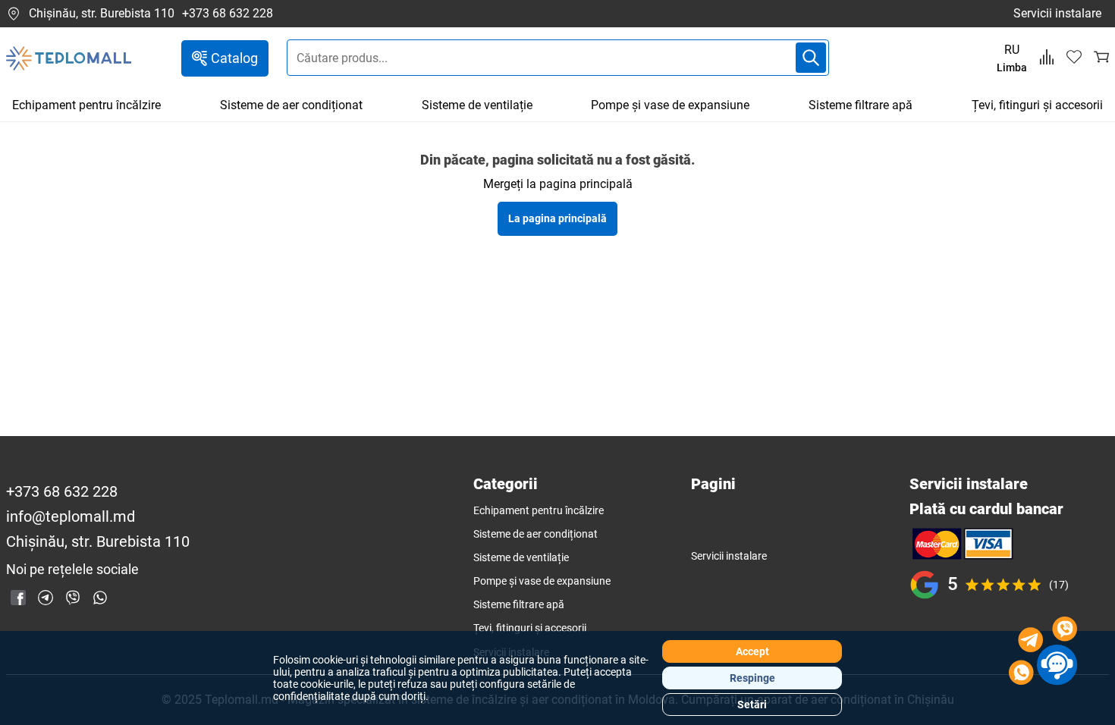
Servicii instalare (1057, 13)
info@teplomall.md (70, 517)
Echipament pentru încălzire (86, 105)
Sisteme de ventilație (477, 105)
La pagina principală (557, 218)
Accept (752, 651)
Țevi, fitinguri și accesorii (1037, 105)
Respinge (752, 678)
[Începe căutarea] (811, 57)
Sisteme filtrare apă (860, 105)
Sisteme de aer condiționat (291, 105)
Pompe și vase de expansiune (670, 105)
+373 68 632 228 (227, 13)
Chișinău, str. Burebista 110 (101, 13)
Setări (752, 704)
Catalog (234, 58)
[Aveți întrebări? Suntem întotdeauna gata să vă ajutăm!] (1043, 653)
